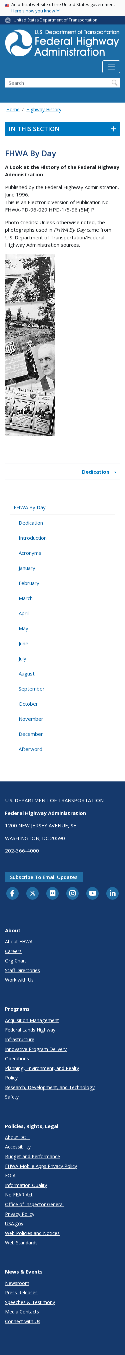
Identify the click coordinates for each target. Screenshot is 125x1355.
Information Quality (26, 1185)
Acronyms (30, 552)
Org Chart (15, 960)
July (22, 658)
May (23, 628)
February (29, 583)
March (26, 598)
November (31, 718)
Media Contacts (22, 1311)
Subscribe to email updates (44, 877)
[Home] (62, 45)
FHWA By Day (30, 507)
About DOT (17, 1137)
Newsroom (17, 1283)
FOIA (10, 1175)
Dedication (99, 471)
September (32, 688)
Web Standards (21, 1242)
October (28, 703)
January (27, 568)
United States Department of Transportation (55, 20)
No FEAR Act (19, 1194)
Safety (12, 1097)
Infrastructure (19, 1039)
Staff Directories (22, 970)
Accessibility (18, 1146)
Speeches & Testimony (30, 1302)
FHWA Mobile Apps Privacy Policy (41, 1166)
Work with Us (19, 980)
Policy (11, 1077)
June (23, 643)
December (31, 733)
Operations (17, 1058)
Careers (13, 951)
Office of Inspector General (34, 1204)
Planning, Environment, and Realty (42, 1068)
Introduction (33, 537)
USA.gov (14, 1223)
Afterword (30, 749)
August (27, 673)
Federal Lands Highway (30, 1029)
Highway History (43, 109)
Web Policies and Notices (32, 1233)
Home (13, 109)
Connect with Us (22, 1321)
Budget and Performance (32, 1156)
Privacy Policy (19, 1214)
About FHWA (19, 941)
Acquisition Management (32, 1020)
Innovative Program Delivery (36, 1049)
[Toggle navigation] (111, 66)
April (24, 613)
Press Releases (21, 1292)
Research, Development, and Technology (50, 1087)
